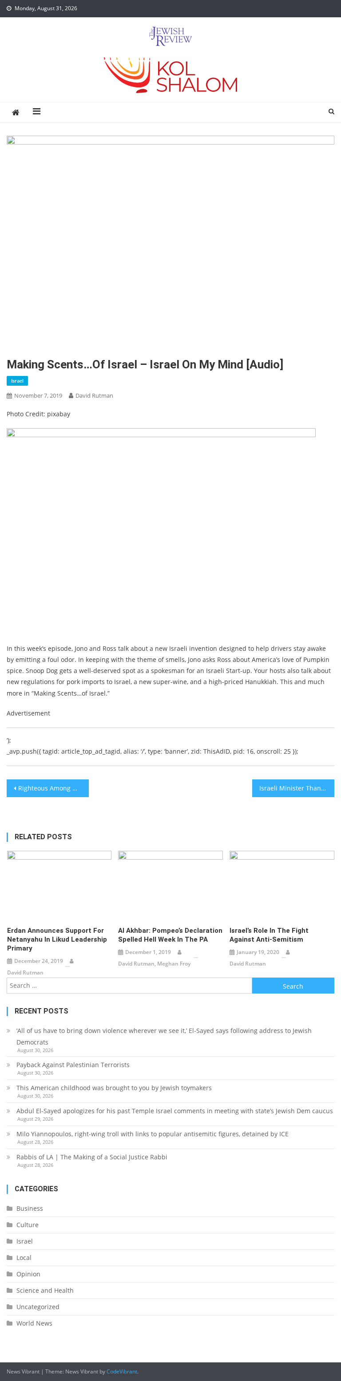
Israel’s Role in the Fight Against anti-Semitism (269, 935)
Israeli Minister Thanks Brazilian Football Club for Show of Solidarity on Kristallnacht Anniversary (296, 788)
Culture (27, 1225)
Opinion (28, 1274)
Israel (17, 380)
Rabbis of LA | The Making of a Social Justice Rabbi (91, 1157)
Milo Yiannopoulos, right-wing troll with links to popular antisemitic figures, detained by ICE (152, 1134)
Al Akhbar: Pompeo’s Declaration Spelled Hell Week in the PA (170, 935)
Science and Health (45, 1290)
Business (29, 1208)
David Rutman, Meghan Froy (154, 963)
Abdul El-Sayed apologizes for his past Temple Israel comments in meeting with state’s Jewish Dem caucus (174, 1111)
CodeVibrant (122, 1371)
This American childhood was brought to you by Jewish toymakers (114, 1088)
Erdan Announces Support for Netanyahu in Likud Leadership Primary (57, 939)
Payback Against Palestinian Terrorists (73, 1064)
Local (24, 1257)
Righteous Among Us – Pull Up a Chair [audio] (53, 788)
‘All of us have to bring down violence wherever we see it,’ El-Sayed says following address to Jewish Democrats (164, 1036)
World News (34, 1323)
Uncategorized (37, 1307)
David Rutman (94, 395)
